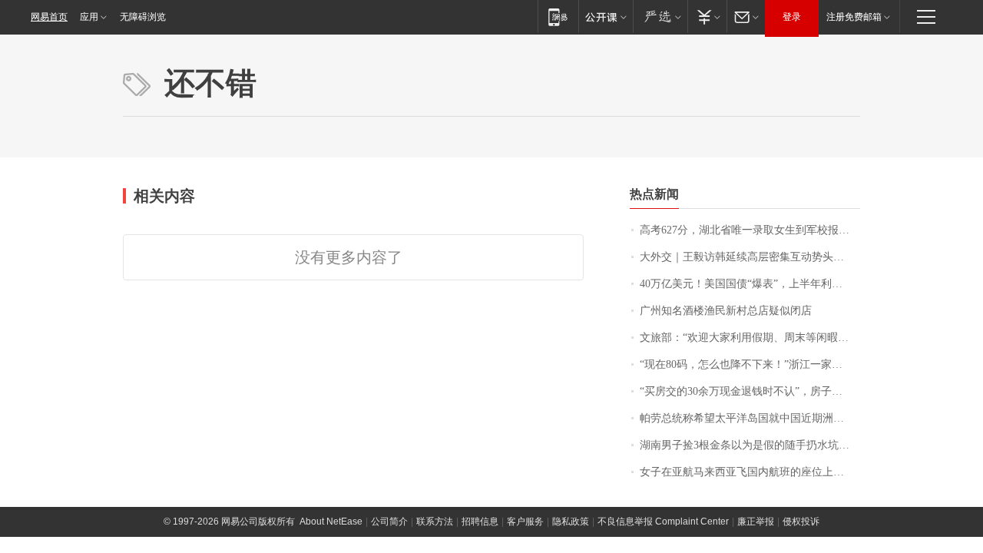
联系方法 (434, 521)
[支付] (706, 16)
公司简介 (389, 521)
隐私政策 (570, 521)
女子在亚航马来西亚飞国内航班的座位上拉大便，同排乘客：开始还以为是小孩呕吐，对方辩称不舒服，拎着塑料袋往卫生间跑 (750, 472)
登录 (792, 17)
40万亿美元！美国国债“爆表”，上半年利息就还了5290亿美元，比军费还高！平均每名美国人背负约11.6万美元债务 (750, 284)
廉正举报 (755, 521)
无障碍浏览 (143, 17)
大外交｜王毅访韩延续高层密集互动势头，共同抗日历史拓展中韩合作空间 (750, 257)
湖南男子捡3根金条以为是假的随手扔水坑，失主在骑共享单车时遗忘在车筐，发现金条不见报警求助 (750, 445)
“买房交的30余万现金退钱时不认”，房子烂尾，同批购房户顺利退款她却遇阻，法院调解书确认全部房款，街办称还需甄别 (750, 391)
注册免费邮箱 (854, 17)
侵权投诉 (801, 521)
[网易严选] (660, 16)
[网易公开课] (605, 16)
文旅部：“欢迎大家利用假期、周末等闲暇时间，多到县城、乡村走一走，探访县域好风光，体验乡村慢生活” (750, 337)
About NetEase (331, 521)
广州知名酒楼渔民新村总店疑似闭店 (726, 310)
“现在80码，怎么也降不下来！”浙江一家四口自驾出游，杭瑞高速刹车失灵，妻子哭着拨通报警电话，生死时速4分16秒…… (750, 364)
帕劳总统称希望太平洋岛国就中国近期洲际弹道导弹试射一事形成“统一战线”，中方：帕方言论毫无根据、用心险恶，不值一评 (750, 418)
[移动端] (558, 16)
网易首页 (49, 17)
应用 (89, 17)
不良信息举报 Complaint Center (663, 521)
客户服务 (525, 521)
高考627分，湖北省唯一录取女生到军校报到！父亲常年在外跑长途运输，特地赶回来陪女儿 (750, 230)
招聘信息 (480, 521)
